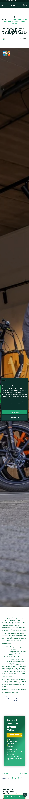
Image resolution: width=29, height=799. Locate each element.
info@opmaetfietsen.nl (8, 676)
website (18, 683)
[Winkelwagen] (26, 5)
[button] (12, 778)
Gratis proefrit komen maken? (14, 0)
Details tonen (20, 407)
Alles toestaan (15, 412)
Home (4, 19)
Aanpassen (13, 417)
